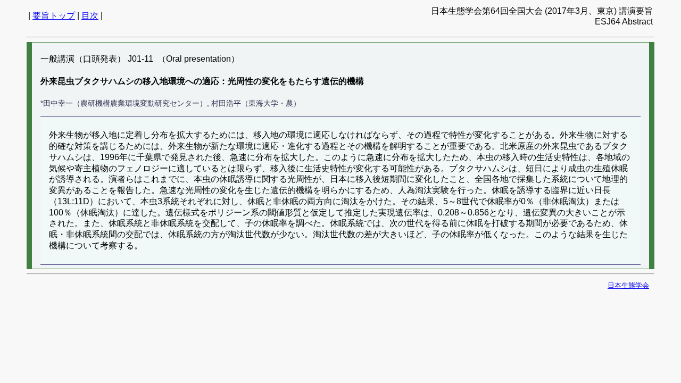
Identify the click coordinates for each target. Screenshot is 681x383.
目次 (89, 15)
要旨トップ (53, 15)
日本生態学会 (628, 285)
